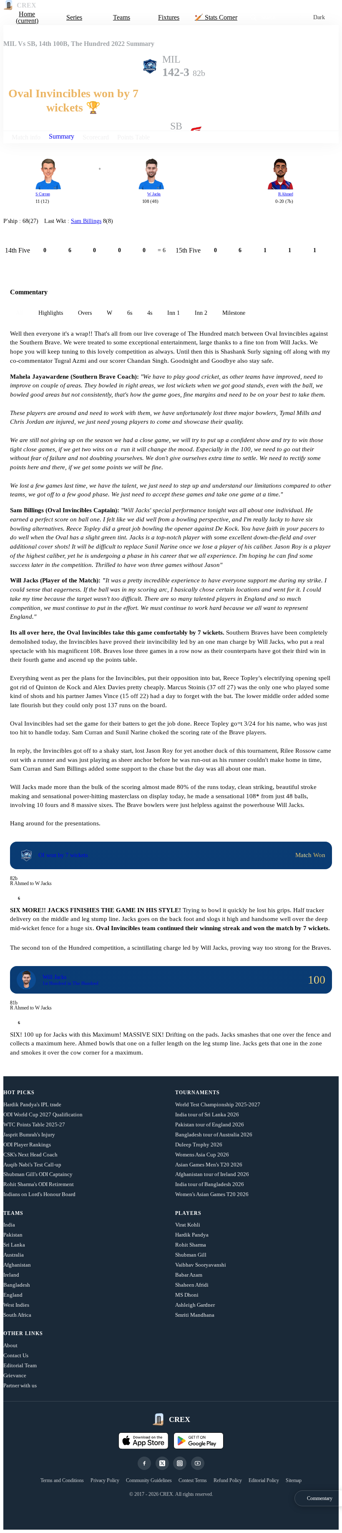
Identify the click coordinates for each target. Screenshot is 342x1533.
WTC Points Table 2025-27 (34, 1124)
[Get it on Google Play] (199, 1440)
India (9, 1225)
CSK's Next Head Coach (30, 1154)
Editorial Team (20, 1365)
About (10, 1345)
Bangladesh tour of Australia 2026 (213, 1134)
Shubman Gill (190, 1255)
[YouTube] (197, 1463)
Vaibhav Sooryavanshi (200, 1265)
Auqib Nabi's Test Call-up (32, 1164)
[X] (162, 1463)
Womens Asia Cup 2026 (202, 1154)
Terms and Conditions (62, 1480)
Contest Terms (193, 1480)
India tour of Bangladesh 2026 (209, 1184)
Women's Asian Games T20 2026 (212, 1194)
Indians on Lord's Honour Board (39, 1194)
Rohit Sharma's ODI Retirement (38, 1184)
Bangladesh (16, 1285)
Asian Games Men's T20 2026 (208, 1164)
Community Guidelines (149, 1480)
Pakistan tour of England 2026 (209, 1124)
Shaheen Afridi (192, 1285)
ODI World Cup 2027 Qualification (43, 1114)
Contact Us (15, 1355)
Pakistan (13, 1235)
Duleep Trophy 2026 (198, 1144)
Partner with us (20, 1385)
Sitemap (294, 1480)
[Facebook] (144, 1463)
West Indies (16, 1305)
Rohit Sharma (190, 1245)
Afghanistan (17, 1265)
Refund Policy (228, 1480)
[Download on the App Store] (143, 1440)
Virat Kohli (187, 1225)
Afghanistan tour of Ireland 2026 (212, 1174)
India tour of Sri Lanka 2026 (207, 1114)
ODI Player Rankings (27, 1144)
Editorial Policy (264, 1480)
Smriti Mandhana (194, 1315)
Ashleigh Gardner (195, 1305)
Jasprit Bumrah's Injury (29, 1134)
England (13, 1295)
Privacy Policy (105, 1480)
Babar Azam (188, 1275)
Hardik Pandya (192, 1235)
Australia (13, 1255)
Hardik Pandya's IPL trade (32, 1104)
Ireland (11, 1275)
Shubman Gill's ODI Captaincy (38, 1174)
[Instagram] (179, 1463)
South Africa (17, 1315)
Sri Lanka (14, 1245)
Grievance (14, 1375)
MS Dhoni (187, 1295)
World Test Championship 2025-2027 (217, 1104)
